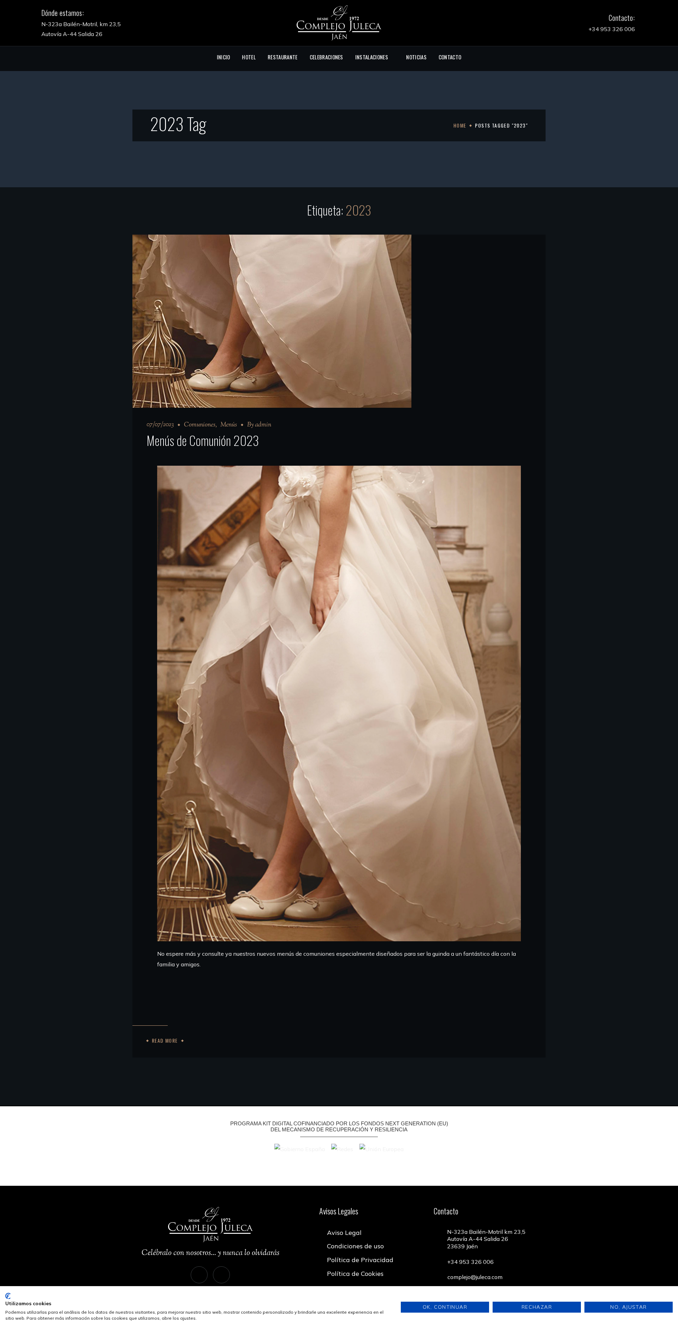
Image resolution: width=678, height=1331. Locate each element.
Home (459, 125)
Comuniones (199, 425)
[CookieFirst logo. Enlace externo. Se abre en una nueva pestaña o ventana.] (8, 1296)
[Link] (339, 22)
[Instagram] (199, 1274)
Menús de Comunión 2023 (203, 440)
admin (263, 425)
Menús (228, 425)
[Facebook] (221, 1274)
